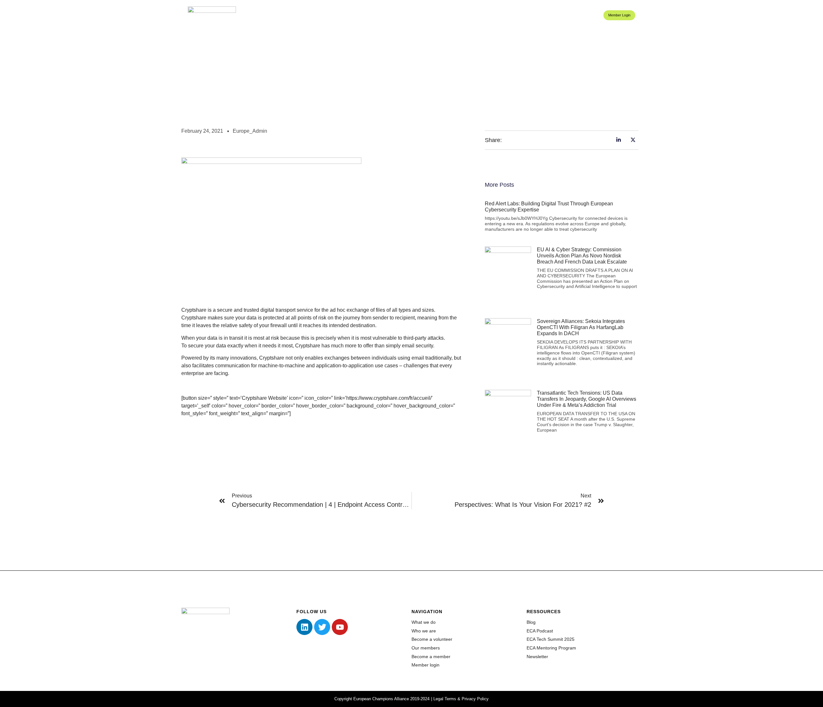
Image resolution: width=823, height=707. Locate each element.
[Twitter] (322, 627)
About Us (406, 15)
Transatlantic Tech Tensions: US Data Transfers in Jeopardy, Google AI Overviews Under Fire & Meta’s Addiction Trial (586, 399)
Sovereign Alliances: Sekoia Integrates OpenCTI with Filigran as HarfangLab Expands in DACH (581, 327)
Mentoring (519, 15)
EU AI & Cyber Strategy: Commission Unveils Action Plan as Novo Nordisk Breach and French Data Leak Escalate (582, 255)
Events (544, 15)
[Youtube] (340, 627)
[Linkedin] (304, 627)
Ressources (579, 15)
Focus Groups (445, 15)
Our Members (488, 15)
